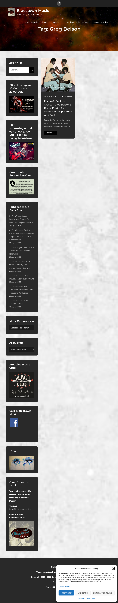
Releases (43, 22)
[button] (113, 568)
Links (78, 22)
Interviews (70, 22)
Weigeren (83, 593)
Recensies (34, 22)
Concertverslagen (56, 22)
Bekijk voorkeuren (103, 593)
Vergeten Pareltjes (100, 22)
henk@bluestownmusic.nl (20, 509)
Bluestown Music (33, 10)
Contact (85, 22)
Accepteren (66, 593)
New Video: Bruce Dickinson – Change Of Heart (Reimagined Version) (21, 219)
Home (26, 22)
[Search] (31, 70)
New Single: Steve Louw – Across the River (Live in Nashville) (21, 250)
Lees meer (50, 133)
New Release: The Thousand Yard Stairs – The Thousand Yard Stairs (21, 289)
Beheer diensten (65, 586)
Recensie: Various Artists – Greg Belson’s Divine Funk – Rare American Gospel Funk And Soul (58, 108)
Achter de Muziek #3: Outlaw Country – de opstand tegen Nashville (19, 264)
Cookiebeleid (81, 598)
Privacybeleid (91, 598)
